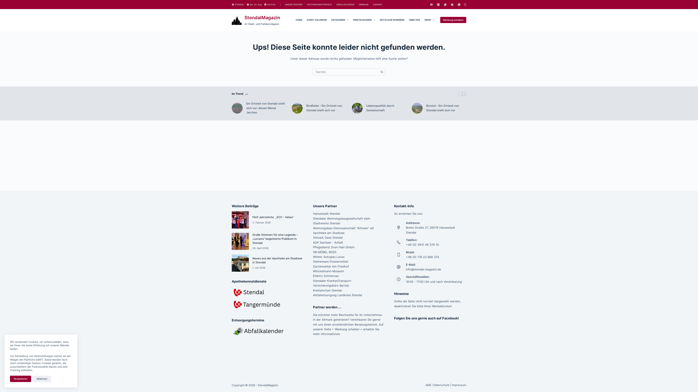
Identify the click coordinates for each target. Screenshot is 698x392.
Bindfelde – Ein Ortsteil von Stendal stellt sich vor (324, 108)
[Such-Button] (381, 72)
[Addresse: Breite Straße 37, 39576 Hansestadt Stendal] (398, 227)
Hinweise (364, 4)
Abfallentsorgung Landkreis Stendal (337, 295)
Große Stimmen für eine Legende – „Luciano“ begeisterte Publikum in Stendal (275, 239)
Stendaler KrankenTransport (332, 281)
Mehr (428, 20)
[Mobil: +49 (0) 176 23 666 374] (398, 254)
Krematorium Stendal (327, 290)
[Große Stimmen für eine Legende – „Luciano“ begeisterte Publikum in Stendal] (240, 241)
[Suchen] (465, 4)
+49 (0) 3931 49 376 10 (422, 244)
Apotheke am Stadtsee (328, 233)
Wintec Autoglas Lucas (328, 257)
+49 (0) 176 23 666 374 (422, 257)
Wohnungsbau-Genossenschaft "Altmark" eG (343, 228)
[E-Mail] (452, 4)
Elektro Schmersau (326, 276)
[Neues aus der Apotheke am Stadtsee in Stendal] (240, 263)
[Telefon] (459, 4)
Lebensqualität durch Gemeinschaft (380, 108)
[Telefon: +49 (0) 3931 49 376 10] (398, 242)
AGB (428, 385)
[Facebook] (431, 4)
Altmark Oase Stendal (328, 237)
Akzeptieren (20, 378)
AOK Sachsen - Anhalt (328, 242)
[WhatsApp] (445, 4)
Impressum (459, 385)
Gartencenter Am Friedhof (331, 266)
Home (299, 20)
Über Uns (414, 20)
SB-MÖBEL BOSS (324, 252)
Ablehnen (42, 378)
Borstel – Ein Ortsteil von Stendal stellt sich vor (442, 108)
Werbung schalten (453, 20)
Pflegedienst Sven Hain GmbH (333, 247)
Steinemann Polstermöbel (330, 261)
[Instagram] (438, 4)
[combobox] (345, 71)
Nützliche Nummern (392, 20)
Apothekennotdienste (319, 4)
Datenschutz (441, 385)
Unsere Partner (293, 4)
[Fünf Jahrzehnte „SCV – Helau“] (240, 219)
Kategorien (338, 20)
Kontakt (377, 4)
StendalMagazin (262, 17)
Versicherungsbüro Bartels (331, 285)
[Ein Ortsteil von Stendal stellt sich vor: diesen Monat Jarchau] (237, 108)
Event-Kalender (317, 20)
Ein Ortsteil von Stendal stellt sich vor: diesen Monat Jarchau (265, 108)
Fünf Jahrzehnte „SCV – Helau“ (273, 217)
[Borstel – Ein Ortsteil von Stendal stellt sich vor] (417, 108)
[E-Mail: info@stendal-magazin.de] (398, 266)
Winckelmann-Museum (328, 271)
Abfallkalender (345, 4)
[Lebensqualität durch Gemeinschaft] (357, 108)
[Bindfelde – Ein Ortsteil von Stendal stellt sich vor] (297, 108)
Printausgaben (362, 20)
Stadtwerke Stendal (326, 223)
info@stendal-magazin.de (423, 269)
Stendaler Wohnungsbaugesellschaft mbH (341, 218)
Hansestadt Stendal (326, 213)
